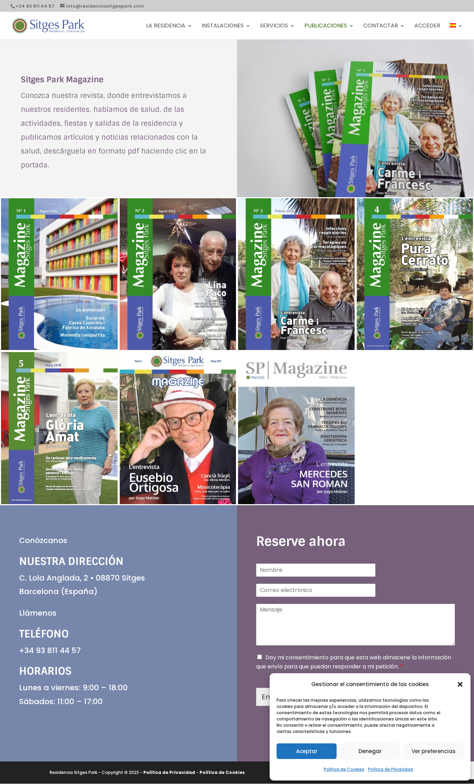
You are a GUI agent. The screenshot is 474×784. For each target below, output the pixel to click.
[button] (460, 684)
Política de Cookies (344, 769)
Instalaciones (223, 26)
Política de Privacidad (390, 769)
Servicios (274, 26)
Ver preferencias (434, 751)
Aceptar (307, 751)
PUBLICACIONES (325, 26)
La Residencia (165, 26)
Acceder (427, 26)
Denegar (370, 751)
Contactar (380, 26)
